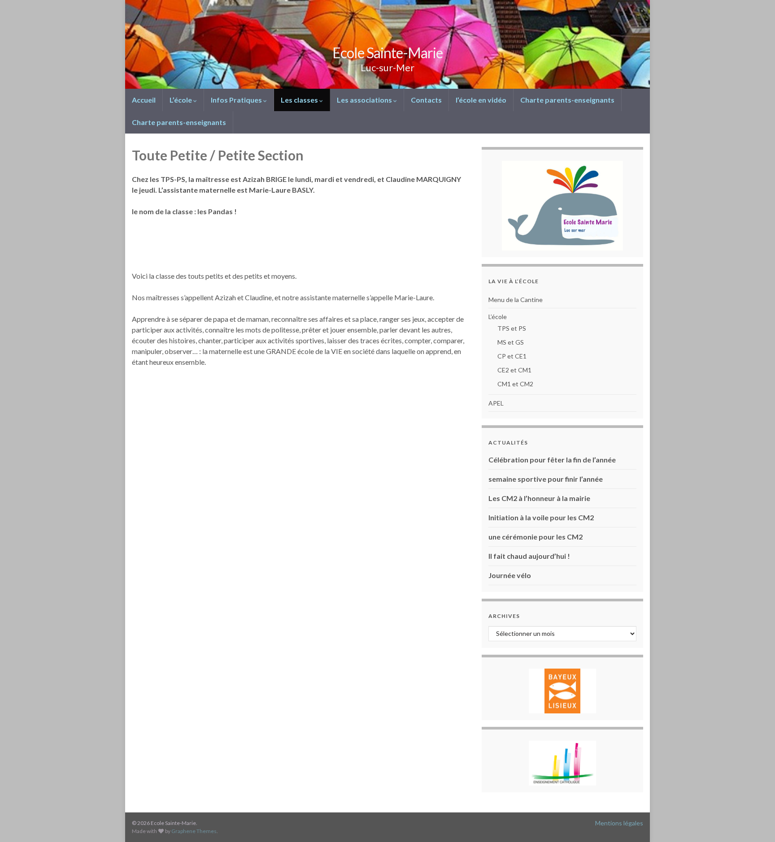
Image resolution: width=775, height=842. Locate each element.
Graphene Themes (194, 831)
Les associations (365, 99)
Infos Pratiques (237, 99)
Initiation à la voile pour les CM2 (541, 517)
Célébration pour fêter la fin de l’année (552, 459)
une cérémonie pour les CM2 (535, 536)
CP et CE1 (512, 356)
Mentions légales (619, 823)
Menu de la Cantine (515, 299)
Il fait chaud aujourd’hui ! (529, 556)
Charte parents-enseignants (567, 99)
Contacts (426, 99)
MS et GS (510, 342)
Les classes (300, 99)
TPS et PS (511, 328)
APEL (496, 403)
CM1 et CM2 (515, 384)
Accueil (144, 99)
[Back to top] (755, 822)
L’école (181, 99)
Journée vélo (509, 575)
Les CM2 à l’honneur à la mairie (539, 498)
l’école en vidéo (481, 99)
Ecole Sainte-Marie (387, 52)
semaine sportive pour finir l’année (545, 479)
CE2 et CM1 (514, 370)
